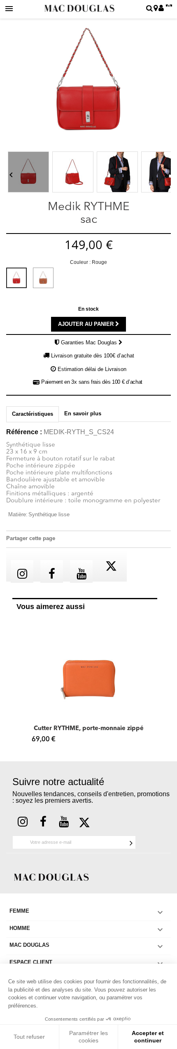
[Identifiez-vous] (161, 9)
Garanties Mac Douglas (90, 342)
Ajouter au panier (86, 324)
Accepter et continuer (148, 1037)
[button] (16, 682)
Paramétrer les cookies (88, 1037)
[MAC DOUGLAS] (51, 877)
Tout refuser (29, 1036)
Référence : (24, 432)
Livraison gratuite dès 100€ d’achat (92, 356)
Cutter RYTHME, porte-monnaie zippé (89, 729)
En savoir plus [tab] (82, 413)
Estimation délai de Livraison (92, 369)
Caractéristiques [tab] (32, 414)
